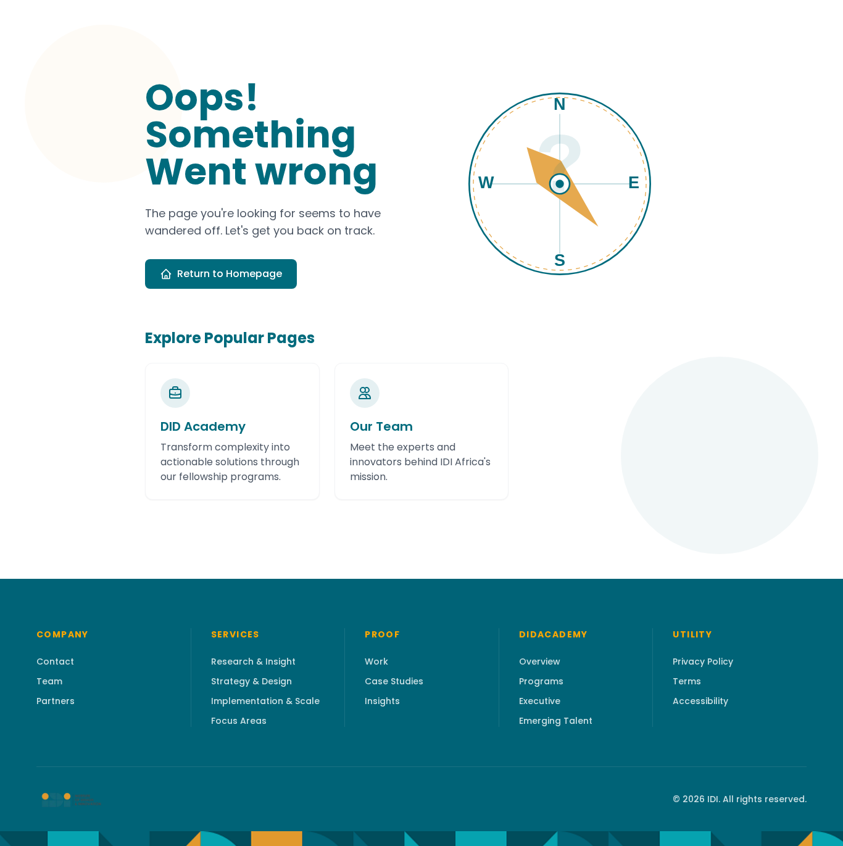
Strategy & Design (251, 681)
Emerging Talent (555, 721)
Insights (382, 701)
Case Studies (394, 681)
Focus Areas (239, 721)
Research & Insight (253, 661)
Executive (539, 701)
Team (49, 681)
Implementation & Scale (265, 701)
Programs (541, 681)
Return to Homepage (229, 274)
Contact (55, 661)
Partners (55, 701)
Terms (687, 681)
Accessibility (700, 701)
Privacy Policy (703, 661)
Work (376, 661)
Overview (539, 661)
